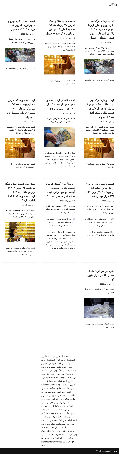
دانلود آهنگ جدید (60, 420)
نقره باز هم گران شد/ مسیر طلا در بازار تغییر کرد (101, 275)
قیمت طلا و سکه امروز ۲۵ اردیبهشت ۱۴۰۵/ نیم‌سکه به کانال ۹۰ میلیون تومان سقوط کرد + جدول (21, 108)
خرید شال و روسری (60, 356)
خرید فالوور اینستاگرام (55, 360)
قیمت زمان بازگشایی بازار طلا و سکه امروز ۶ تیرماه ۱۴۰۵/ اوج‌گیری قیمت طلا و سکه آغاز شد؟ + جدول (100, 108)
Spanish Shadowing (55, 377)
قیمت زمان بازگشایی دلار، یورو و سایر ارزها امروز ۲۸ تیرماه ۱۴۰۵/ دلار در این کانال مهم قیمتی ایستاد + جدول (101, 29)
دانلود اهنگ (54, 427)
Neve (115, 451)
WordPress (100, 451)
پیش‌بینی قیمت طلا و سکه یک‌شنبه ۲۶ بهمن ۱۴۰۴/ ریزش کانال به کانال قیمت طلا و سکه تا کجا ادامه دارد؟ (20, 192)
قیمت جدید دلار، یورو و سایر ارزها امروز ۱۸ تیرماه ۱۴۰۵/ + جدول (21, 25)
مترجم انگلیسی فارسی (57, 402)
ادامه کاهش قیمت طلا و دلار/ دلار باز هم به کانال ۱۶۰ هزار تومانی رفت (61, 104)
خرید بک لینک (47, 370)
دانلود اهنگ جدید (59, 363)
